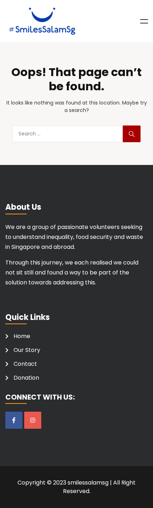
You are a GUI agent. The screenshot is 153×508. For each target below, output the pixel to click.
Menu (144, 21)
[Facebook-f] (13, 420)
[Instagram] (32, 420)
